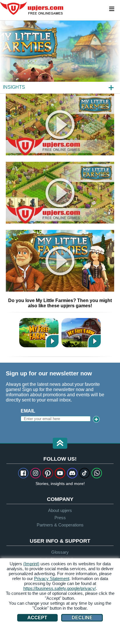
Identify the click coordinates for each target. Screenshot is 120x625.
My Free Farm (81, 332)
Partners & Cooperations (60, 524)
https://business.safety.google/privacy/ (59, 588)
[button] (60, 444)
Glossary (60, 552)
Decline (82, 617)
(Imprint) (31, 563)
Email (28, 410)
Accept (37, 617)
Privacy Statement (51, 578)
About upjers (60, 510)
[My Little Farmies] (60, 57)
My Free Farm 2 (39, 332)
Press (60, 517)
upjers (32, 8)
